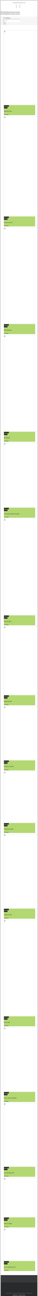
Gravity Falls (7, 1022)
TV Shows (6, 114)
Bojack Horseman (8, 330)
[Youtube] (16, 6)
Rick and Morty (8, 621)
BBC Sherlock (7, 437)
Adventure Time (8, 111)
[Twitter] (19, 6)
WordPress (15, 1295)
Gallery (6, 107)
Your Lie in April (8, 222)
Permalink (6, 106)
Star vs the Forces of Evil (10, 1267)
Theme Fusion (21, 1295)
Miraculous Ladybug (9, 766)
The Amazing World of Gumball (11, 513)
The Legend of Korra (9, 829)
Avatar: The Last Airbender (10, 1097)
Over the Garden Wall (9, 1172)
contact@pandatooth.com (19, 2)
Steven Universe (8, 701)
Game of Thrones (8, 1223)
